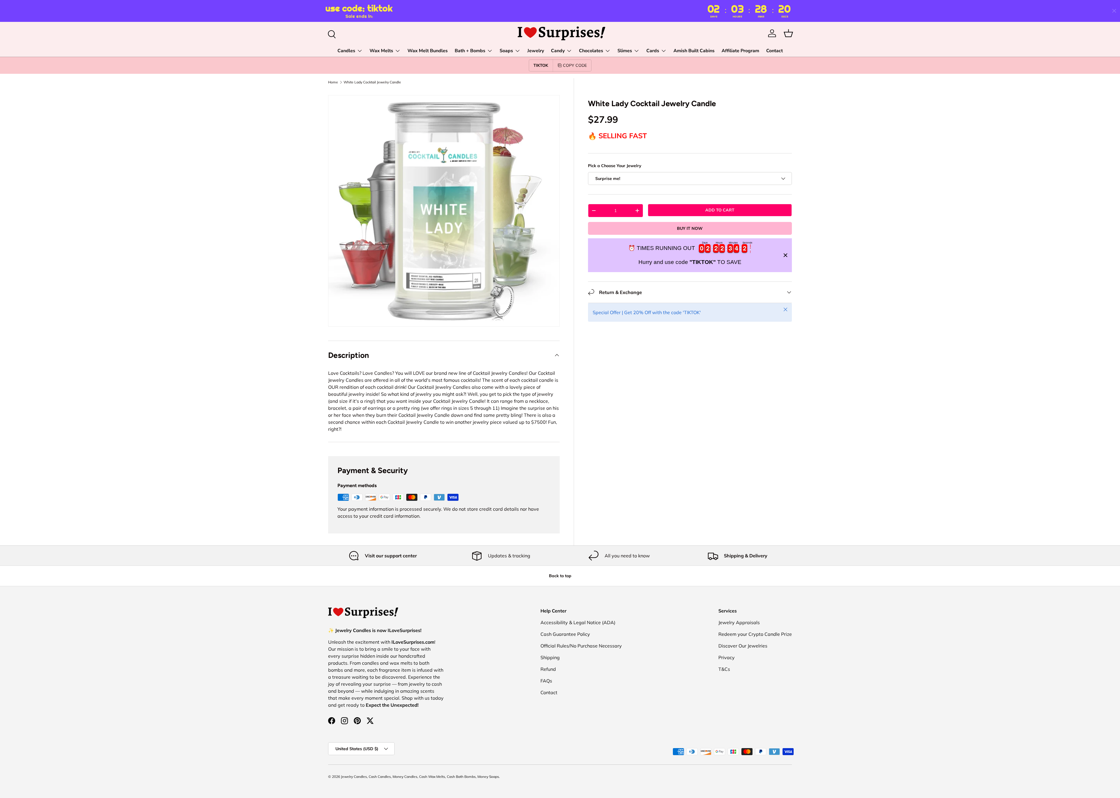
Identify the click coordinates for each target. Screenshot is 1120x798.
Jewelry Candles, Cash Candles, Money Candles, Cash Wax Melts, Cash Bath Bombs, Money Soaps (420, 776)
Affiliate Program (740, 51)
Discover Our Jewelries (742, 646)
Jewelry (535, 51)
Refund (548, 669)
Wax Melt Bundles (427, 51)
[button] (788, 33)
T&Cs (724, 669)
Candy (558, 51)
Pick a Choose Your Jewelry (614, 165)
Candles (346, 51)
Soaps (506, 51)
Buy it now (690, 228)
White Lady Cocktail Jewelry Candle (372, 82)
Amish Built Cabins (694, 51)
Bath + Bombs (470, 51)
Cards (652, 51)
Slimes (624, 51)
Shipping (550, 657)
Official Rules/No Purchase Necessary (581, 646)
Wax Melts (381, 51)
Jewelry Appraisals (739, 622)
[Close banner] (785, 255)
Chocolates (591, 51)
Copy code (575, 65)
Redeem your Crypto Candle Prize (755, 634)
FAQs (546, 681)
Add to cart (719, 210)
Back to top (560, 575)
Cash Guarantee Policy (565, 634)
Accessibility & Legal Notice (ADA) (577, 622)
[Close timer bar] (1114, 10)
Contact (774, 51)
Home (333, 82)
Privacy (726, 657)
